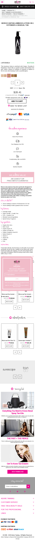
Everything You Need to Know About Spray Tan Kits (17, 412)
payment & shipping (17, 109)
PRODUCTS (10, 10)
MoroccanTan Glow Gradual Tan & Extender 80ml (9, 340)
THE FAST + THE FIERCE (17, 438)
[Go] (28, 486)
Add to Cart (17, 101)
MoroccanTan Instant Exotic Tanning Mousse (25, 294)
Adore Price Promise (8, 6)
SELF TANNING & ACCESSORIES (11, 12)
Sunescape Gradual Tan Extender (25, 340)
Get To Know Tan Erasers (17, 464)
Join (16, 279)
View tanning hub (17, 472)
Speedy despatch (25, 6)
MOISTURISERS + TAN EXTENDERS (12, 14)
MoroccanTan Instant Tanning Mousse (9, 294)
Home (4, 10)
